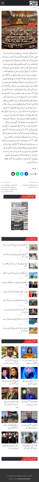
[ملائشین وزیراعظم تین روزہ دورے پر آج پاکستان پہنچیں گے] (29, 417)
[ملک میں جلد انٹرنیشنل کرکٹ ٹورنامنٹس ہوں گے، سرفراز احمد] (10, 352)
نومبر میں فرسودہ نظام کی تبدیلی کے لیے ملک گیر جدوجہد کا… (15, 320)
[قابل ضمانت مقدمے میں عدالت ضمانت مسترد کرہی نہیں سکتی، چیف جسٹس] (10, 393)
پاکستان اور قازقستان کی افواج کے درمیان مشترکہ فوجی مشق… (15, 302)
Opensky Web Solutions (24, 479)
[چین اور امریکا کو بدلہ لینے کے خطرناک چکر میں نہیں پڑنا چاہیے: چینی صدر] (33, 294)
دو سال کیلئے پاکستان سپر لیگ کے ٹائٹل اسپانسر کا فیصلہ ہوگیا (15, 274)
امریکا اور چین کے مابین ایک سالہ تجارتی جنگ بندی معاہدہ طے (15, 284)
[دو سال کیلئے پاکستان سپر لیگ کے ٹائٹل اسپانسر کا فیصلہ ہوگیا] (33, 275)
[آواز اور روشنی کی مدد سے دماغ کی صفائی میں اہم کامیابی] (29, 373)
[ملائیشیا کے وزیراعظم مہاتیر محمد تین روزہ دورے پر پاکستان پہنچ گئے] (29, 393)
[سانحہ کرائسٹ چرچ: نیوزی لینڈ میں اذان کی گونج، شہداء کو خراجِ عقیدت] (10, 437)
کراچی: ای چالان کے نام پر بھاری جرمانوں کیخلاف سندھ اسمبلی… (15, 265)
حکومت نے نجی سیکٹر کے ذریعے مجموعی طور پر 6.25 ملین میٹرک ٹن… (15, 330)
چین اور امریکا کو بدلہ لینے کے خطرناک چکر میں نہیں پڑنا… (15, 291)
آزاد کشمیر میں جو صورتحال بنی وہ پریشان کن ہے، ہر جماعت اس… (16, 311)
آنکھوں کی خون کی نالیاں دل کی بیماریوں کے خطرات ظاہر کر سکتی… (15, 256)
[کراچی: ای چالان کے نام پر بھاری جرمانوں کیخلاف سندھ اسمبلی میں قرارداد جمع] (33, 266)
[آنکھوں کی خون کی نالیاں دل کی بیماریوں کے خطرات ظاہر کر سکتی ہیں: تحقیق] (33, 256)
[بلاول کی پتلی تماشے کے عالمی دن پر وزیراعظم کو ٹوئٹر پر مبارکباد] (10, 373)
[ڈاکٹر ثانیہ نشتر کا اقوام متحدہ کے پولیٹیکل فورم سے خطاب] (29, 352)
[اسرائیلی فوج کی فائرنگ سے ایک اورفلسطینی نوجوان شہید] (10, 417)
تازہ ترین (29, 25)
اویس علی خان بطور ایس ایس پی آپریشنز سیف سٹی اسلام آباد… (15, 246)
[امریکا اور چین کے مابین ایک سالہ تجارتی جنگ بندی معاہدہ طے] (33, 284)
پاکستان (34, 25)
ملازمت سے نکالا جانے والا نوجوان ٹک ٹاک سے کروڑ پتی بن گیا (30, 186)
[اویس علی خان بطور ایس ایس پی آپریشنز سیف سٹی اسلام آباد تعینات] (33, 247)
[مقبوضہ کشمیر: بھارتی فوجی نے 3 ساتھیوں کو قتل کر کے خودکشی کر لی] (29, 437)
